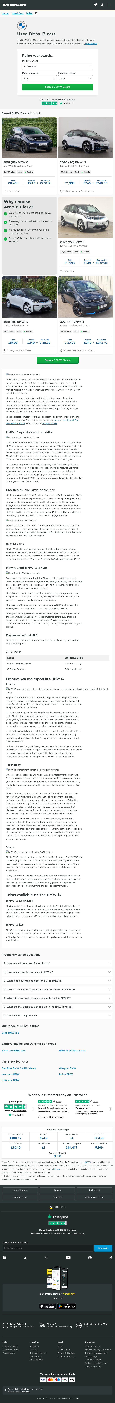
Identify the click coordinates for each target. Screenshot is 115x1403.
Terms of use (64, 1350)
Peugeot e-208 (49, 423)
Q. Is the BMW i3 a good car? (20, 1015)
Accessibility (9, 1353)
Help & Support (20, 1190)
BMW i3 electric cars (13, 1050)
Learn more (57, 1298)
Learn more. (78, 1233)
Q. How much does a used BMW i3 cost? (27, 963)
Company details (93, 1360)
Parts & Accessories (94, 1197)
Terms (60, 1346)
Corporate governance (96, 1353)
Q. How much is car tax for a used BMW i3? (28, 972)
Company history (38, 1353)
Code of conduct (93, 1366)
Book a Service (20, 1197)
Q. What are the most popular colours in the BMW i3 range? (38, 1007)
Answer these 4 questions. (19, 1392)
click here (56, 1169)
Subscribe (103, 1248)
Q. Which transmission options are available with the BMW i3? (39, 989)
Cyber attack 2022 (66, 1356)
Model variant (30, 61)
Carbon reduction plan (96, 1363)
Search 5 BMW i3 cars (57, 87)
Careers (57, 1190)
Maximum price (67, 73)
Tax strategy (91, 1356)
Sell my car (94, 1190)
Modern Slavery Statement (98, 1350)
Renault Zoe (72, 420)
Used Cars (17, 13)
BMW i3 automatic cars (72, 1050)
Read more (90, 43)
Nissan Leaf (59, 420)
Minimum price (30, 73)
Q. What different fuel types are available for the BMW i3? (37, 998)
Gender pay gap (92, 1346)
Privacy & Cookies (66, 1353)
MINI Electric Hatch (15, 423)
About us (34, 1346)
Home (5, 13)
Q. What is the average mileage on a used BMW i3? (33, 980)
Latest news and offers (16, 1242)
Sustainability (36, 1360)
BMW (29, 13)
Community (35, 1356)
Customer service (11, 1350)
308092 (88, 1162)
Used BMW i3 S (10, 1032)
